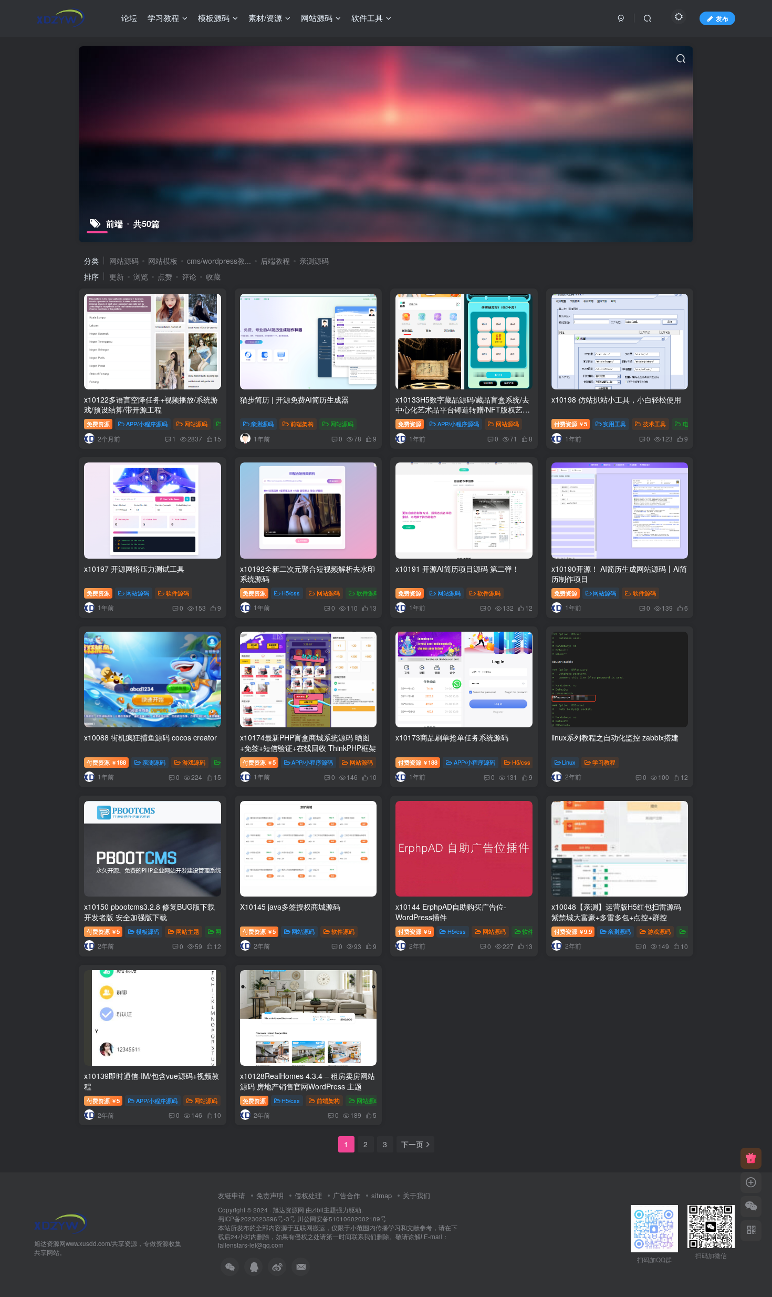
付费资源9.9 (573, 931)
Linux (569, 762)
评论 (189, 276)
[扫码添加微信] (750, 1206)
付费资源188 (106, 762)
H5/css (290, 593)
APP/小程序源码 (147, 423)
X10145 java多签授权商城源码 (290, 906)
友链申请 (231, 1195)
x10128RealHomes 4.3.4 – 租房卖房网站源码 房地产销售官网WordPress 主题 (307, 1081)
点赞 (165, 276)
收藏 (213, 276)
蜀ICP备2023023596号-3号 (257, 1218)
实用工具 (614, 423)
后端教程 (275, 260)
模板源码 (147, 931)
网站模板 (163, 260)
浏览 (140, 276)
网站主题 (187, 931)
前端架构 (302, 423)
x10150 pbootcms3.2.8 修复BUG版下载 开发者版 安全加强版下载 (149, 911)
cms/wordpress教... (219, 260)
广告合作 (346, 1195)
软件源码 (177, 593)
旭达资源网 (288, 1210)
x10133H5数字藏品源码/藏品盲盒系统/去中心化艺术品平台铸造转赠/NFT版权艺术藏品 (462, 409)
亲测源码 (314, 260)
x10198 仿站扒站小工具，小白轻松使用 (616, 399)
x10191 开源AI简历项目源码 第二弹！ (457, 568)
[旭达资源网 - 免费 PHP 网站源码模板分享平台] (60, 1222)
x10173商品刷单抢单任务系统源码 (451, 737)
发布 (722, 18)
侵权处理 (308, 1195)
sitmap (381, 1195)
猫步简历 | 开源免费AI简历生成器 (294, 399)
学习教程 (603, 762)
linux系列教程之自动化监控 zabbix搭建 (615, 737)
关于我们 (416, 1195)
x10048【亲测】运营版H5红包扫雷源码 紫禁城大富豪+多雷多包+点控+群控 (616, 911)
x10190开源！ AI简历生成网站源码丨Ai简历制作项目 (619, 573)
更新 (116, 276)
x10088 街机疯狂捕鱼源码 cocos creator (150, 737)
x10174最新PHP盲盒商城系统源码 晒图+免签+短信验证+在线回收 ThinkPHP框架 (308, 742)
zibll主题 (324, 1210)
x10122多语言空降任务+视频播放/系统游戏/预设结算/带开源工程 (151, 404)
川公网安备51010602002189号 (342, 1218)
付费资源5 (570, 423)
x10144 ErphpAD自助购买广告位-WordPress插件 (450, 911)
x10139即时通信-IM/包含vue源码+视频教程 (151, 1081)
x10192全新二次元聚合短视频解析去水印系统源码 (307, 573)
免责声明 (270, 1195)
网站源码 (124, 260)
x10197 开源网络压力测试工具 (134, 568)
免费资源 (98, 423)
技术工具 (654, 423)
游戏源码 (193, 762)
